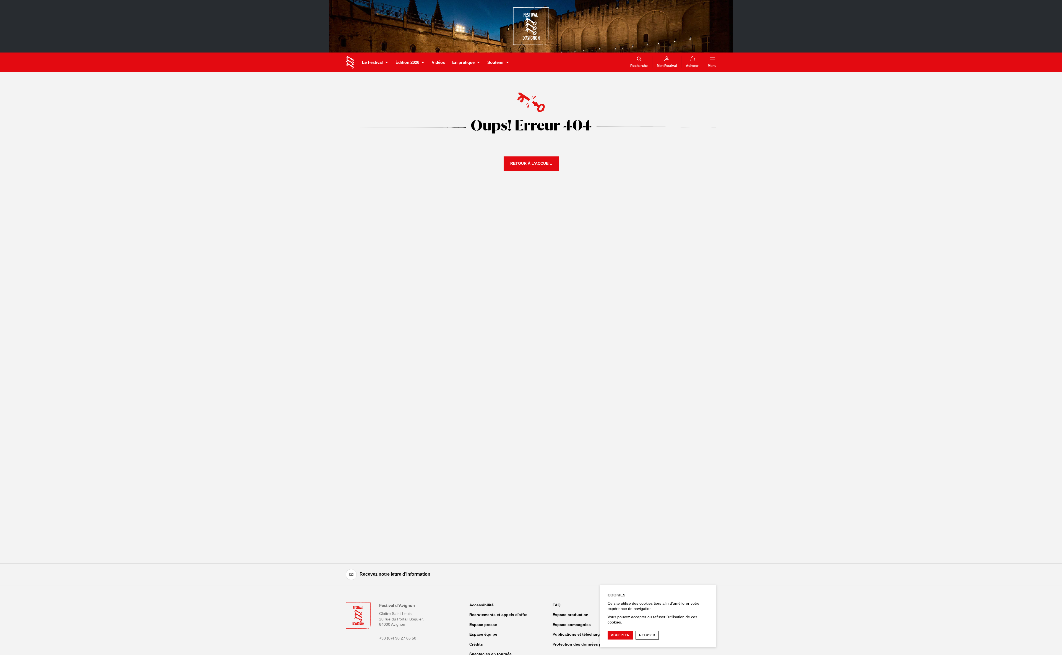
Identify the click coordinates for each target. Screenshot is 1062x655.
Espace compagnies (572, 624)
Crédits (476, 644)
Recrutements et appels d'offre (498, 614)
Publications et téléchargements (583, 634)
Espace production (571, 614)
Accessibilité (481, 605)
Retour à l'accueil (531, 163)
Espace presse (483, 624)
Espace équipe (483, 634)
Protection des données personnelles (588, 644)
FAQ (557, 605)
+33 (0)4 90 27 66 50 (397, 638)
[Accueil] (350, 62)
